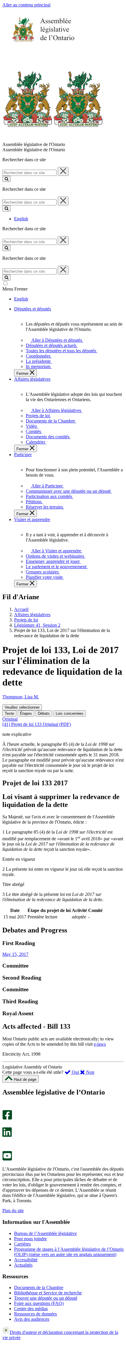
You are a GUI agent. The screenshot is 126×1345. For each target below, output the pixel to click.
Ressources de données (35, 1313)
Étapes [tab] (26, 713)
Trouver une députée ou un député (45, 1298)
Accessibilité (26, 1259)
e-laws (100, 1044)
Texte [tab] (9, 713)
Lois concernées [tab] (70, 713)
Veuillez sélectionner (22, 707)
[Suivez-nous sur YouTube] (7, 1159)
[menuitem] (56, 340)
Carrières (22, 1243)
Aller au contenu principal (26, 4)
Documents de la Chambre (38, 1287)
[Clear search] (63, 171)
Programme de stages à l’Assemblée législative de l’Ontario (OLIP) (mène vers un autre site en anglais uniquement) (69, 1252)
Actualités (23, 1264)
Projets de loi (26, 619)
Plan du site (13, 1210)
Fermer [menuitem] (23, 373)
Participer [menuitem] (23, 454)
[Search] (6, 179)
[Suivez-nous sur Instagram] (5, 1107)
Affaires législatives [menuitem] (32, 379)
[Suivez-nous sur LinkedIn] (7, 1135)
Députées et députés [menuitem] (32, 308)
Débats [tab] (44, 713)
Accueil (21, 609)
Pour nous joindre (30, 1238)
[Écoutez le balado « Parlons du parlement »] (5, 1142)
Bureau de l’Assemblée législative (45, 1233)
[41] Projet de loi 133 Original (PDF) (36, 724)
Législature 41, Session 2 (37, 625)
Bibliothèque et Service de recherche (48, 1292)
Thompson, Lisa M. (20, 696)
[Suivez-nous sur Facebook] (7, 1118)
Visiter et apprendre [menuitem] (32, 519)
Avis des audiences (31, 1319)
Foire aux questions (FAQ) (39, 1303)
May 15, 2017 (15, 954)
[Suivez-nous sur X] (5, 1124)
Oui (75, 1072)
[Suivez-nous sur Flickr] (5, 1148)
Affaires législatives (32, 614)
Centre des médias (31, 1308)
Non (89, 1072)
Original (10, 719)
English (21, 218)
